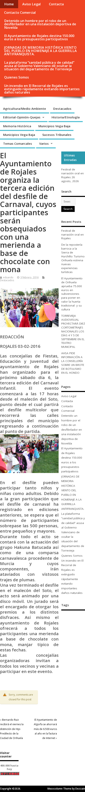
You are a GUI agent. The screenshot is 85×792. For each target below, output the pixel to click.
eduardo (8, 277)
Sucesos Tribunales (56, 135)
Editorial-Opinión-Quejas (21, 117)
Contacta (56, 4)
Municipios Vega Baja (54, 126)
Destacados (62, 108)
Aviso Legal (31, 4)
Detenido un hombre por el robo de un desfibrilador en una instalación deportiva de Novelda (40, 24)
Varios (44, 143)
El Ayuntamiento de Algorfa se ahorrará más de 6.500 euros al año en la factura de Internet (45, 729)
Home (9, 4)
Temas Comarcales (17, 143)
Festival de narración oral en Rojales (72, 173)
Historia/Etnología (66, 117)
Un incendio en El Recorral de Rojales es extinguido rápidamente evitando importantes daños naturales (42, 89)
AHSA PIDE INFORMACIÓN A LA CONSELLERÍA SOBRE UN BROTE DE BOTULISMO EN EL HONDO (72, 363)
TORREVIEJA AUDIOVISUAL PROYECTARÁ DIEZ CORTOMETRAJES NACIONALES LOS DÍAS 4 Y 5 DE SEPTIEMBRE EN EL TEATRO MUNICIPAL (73, 331)
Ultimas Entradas (70, 158)
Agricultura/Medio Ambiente (24, 108)
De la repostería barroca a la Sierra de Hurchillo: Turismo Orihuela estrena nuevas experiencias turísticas (73, 258)
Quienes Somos (16, 77)
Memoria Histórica (17, 126)
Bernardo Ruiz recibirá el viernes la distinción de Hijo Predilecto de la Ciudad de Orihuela (12, 729)
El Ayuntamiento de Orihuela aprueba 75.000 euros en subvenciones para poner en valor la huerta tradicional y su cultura (72, 293)
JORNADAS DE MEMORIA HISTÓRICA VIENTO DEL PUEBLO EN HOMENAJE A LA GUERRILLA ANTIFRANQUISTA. (40, 50)
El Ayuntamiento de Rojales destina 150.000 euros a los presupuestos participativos (39, 37)
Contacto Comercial (20, 12)
